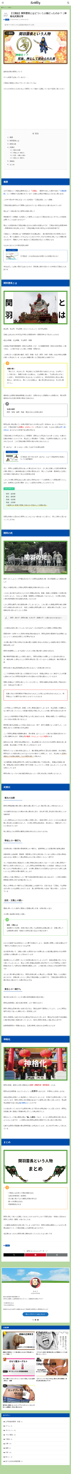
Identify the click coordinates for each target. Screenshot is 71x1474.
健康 (8, 1448)
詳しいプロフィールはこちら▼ (35, 1314)
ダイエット (10, 1430)
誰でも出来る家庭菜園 (13, 1461)
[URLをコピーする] (56, 1254)
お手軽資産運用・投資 (13, 1421)
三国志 (7, 19)
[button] (14, 1254)
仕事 (8, 1443)
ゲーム (8, 1426)
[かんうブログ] (35, 3)
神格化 (12, 161)
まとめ (12, 164)
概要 (11, 137)
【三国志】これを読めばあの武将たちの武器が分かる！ (39, 256)
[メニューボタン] (3, 3)
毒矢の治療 (16, 150)
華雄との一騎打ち (18, 153)
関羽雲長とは (14, 141)
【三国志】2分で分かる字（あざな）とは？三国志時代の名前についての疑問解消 (42, 458)
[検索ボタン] (68, 3)
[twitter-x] (33, 1320)
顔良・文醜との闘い (19, 155)
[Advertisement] (35, 110)
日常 (8, 1452)
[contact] (38, 1320)
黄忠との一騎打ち (18, 158)
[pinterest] (35, 1320)
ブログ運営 (10, 1435)
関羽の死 (13, 144)
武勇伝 (12, 147)
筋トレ (8, 1457)
